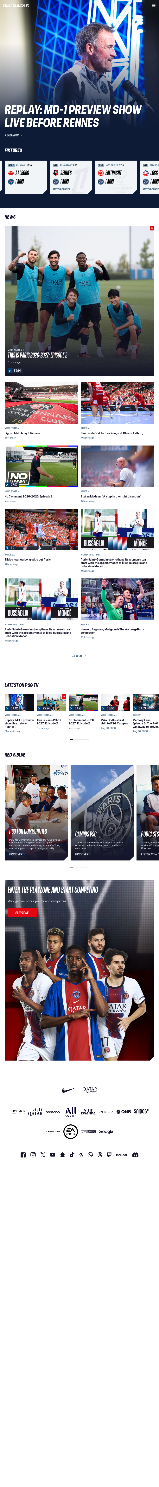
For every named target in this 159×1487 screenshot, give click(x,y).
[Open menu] (153, 5)
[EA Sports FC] (70, 1131)
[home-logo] (16, 5)
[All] (70, 1112)
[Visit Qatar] (35, 1112)
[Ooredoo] (53, 1112)
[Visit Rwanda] (88, 1112)
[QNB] (123, 1112)
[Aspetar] (53, 1131)
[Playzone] (22, 912)
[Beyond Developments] (17, 1112)
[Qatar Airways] (90, 1090)
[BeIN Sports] (88, 1131)
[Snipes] (141, 1112)
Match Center (61, 189)
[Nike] (69, 1090)
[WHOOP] (106, 1112)
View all (78, 656)
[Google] (106, 1131)
